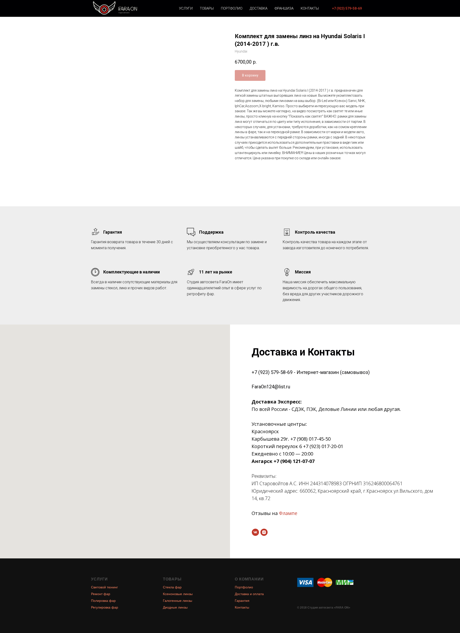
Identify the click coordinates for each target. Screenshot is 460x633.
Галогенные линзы (177, 601)
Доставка (258, 8)
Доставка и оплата (249, 594)
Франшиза (284, 8)
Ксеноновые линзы (178, 594)
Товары (207, 8)
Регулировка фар (104, 607)
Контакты (310, 8)
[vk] (255, 532)
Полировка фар (103, 601)
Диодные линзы (175, 607)
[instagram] (264, 532)
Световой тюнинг (104, 587)
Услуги (186, 8)
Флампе (288, 513)
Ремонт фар (100, 594)
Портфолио (231, 8)
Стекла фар (172, 587)
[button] (347, 8)
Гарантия (242, 601)
